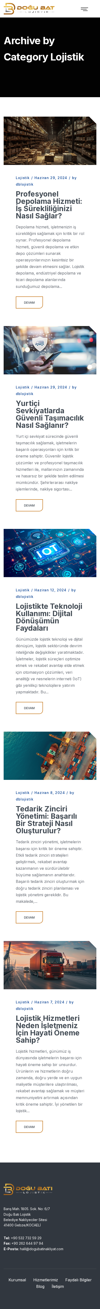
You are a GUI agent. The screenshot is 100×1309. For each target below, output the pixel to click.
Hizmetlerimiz (45, 1279)
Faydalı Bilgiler (78, 1279)
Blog (40, 1286)
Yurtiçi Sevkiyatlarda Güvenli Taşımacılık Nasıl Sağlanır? (50, 414)
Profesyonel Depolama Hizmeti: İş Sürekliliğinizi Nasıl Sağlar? (49, 204)
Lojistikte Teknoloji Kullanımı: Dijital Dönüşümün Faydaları (49, 617)
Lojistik (23, 178)
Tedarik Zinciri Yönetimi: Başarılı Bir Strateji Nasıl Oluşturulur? (46, 819)
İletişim (58, 1286)
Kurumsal (17, 1279)
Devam (29, 302)
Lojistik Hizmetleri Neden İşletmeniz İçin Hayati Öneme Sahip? (48, 1029)
